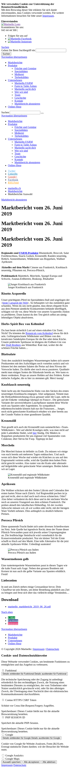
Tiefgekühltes (22, 136)
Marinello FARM (24, 141)
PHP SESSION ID (15, 717)
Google (9, 734)
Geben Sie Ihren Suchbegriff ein (18, 50)
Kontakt (19, 159)
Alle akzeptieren (31, 762)
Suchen (5, 47)
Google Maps (12, 758)
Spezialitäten (21, 130)
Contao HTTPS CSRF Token (20, 700)
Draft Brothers (13, 345)
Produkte (12, 124)
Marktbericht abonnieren (27, 162)
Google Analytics (14, 755)
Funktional (11, 670)
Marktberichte (15, 121)
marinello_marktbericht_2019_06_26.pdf (29, 606)
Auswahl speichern (12, 762)
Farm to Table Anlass (26, 144)
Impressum (48, 15)
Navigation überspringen (14, 57)
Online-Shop (14, 165)
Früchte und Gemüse (25, 127)
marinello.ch (14, 188)
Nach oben (7, 612)
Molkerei (19, 133)
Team (17, 153)
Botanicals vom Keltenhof (39, 333)
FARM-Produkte (28, 253)
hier (35, 433)
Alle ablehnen (49, 762)
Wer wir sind (21, 150)
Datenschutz (52, 649)
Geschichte (20, 156)
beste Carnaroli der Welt (15, 302)
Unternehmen (15, 138)
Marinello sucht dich (25, 147)
